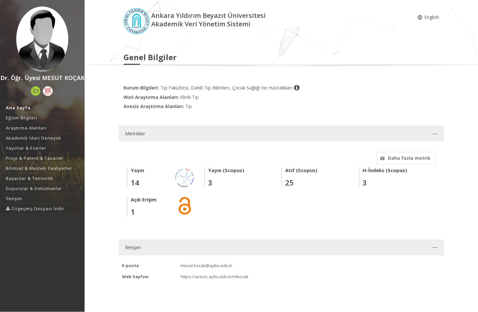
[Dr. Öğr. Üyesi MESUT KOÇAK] (42, 39)
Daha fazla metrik (409, 158)
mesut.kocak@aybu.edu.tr (206, 265)
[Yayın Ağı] (184, 177)
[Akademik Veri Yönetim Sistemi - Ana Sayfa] (137, 21)
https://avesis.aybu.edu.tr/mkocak (214, 276)
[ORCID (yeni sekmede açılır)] (35, 91)
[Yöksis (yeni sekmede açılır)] (48, 91)
